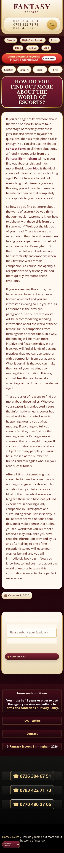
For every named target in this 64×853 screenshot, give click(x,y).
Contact (32, 734)
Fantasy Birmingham (21, 158)
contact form (16, 149)
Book (18, 47)
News (15, 837)
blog (36, 168)
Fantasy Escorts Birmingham (30, 746)
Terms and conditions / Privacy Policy (31, 708)
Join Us (32, 47)
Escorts (11, 40)
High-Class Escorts (32, 40)
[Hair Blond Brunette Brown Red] (40, 69)
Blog (46, 47)
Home (6, 837)
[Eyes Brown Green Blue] (55, 69)
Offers (36, 721)
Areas (54, 40)
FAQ (27, 721)
